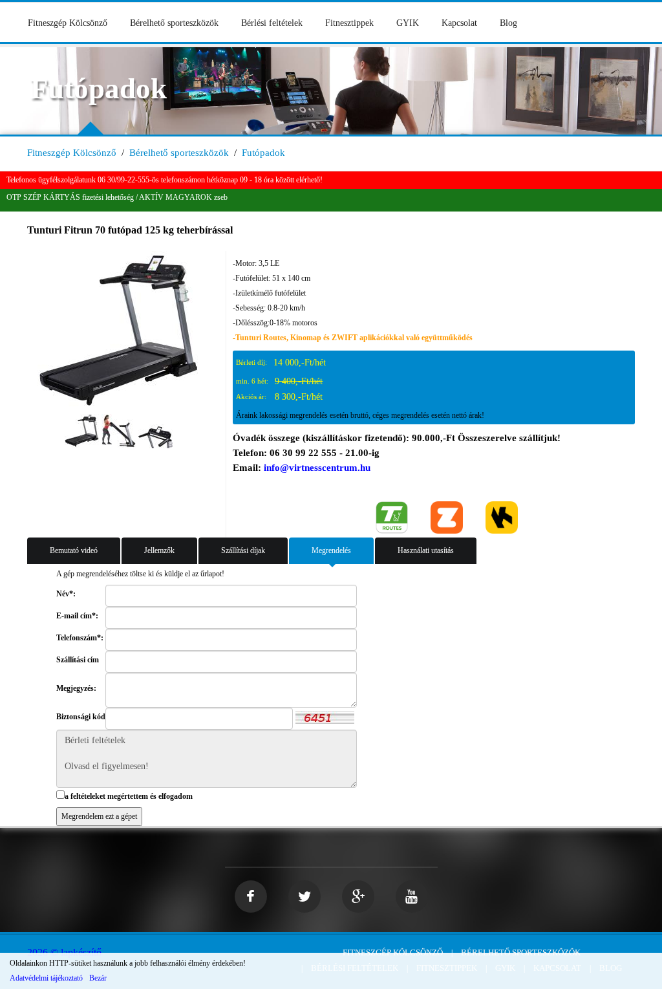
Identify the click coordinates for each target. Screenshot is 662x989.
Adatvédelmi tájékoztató (46, 978)
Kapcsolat (459, 23)
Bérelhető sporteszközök (174, 23)
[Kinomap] (502, 516)
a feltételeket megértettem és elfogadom (129, 796)
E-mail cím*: (77, 615)
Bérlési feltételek (272, 23)
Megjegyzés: (76, 688)
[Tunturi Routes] (392, 516)
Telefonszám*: (79, 637)
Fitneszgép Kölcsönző (67, 23)
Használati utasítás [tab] (426, 550)
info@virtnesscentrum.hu (317, 467)
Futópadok (263, 152)
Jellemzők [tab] (159, 550)
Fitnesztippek (349, 23)
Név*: (66, 593)
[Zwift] (447, 516)
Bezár (98, 978)
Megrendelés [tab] (331, 550)
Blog (508, 23)
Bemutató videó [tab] (74, 550)
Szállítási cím (77, 659)
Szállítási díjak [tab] (243, 550)
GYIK (407, 23)
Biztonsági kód (80, 716)
